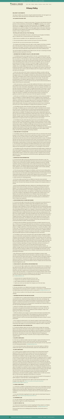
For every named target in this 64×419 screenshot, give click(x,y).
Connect (50, 4)
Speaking (36, 4)
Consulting (40, 4)
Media (47, 4)
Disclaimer (44, 417)
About (30, 4)
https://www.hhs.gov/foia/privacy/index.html (27, 395)
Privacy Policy (40, 417)
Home (27, 4)
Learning (43, 4)
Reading (32, 4)
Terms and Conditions (50, 417)
